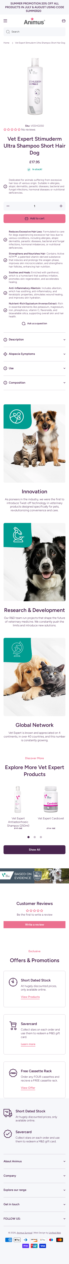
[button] (63, 21)
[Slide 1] (28, 837)
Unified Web (55, 1233)
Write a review (34, 924)
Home (6, 43)
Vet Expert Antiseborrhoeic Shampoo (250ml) (18, 822)
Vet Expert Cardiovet (51, 818)
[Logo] (34, 20)
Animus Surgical (24, 1233)
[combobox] (34, 31)
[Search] (7, 31)
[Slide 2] (35, 837)
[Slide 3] (41, 837)
